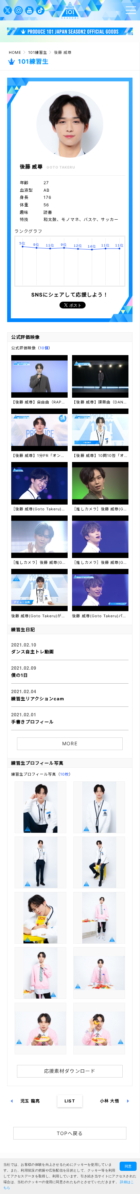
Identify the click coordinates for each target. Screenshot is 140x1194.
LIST (70, 1100)
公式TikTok (40, 10)
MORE (69, 743)
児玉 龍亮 (29, 1100)
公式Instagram (18, 10)
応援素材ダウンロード (69, 1071)
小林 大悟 (109, 1100)
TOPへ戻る (70, 1133)
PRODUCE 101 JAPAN (70, 10)
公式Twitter (7, 10)
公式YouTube (29, 10)
